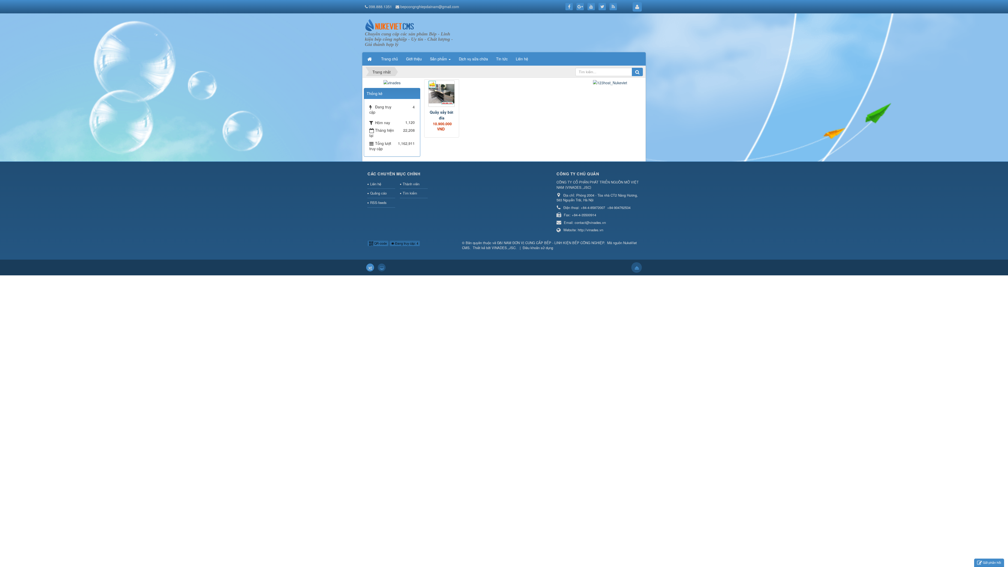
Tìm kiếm (410, 193)
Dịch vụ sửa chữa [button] (473, 58)
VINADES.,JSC (504, 247)
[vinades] (392, 82)
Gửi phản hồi (992, 562)
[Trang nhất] (370, 58)
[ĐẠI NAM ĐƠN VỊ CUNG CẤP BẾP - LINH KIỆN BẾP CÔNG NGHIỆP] (389, 24)
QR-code (380, 243)
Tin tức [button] (502, 58)
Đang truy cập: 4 (406, 243)
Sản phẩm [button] (439, 58)
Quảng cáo (378, 193)
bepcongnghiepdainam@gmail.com (429, 6)
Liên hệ (375, 183)
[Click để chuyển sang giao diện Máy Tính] (382, 267)
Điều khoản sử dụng (538, 247)
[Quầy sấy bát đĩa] (442, 94)
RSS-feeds (378, 202)
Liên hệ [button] (522, 58)
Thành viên (411, 183)
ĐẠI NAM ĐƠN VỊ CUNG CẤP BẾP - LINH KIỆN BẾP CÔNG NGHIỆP (550, 242)
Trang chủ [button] (389, 58)
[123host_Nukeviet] (610, 82)
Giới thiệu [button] (414, 58)
